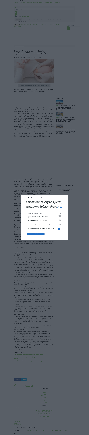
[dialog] (44, 217)
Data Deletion (37, 237)
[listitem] (44, 213)
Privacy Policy (51, 237)
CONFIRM (36, 233)
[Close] (65, 197)
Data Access (44, 237)
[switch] (59, 216)
